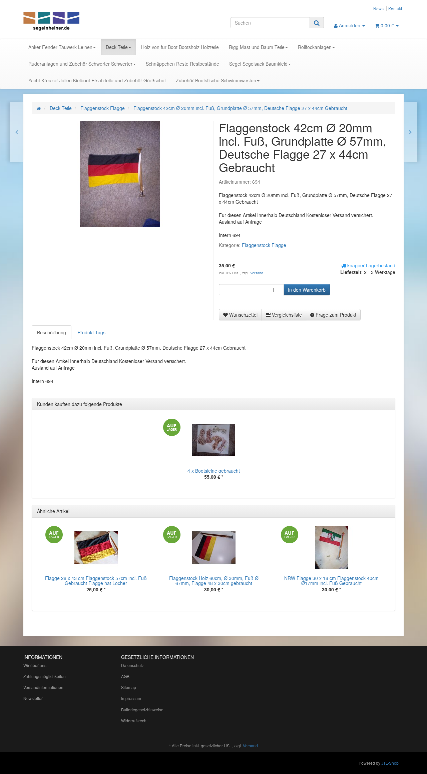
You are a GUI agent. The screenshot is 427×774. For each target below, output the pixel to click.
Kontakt (395, 8)
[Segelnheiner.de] (83, 22)
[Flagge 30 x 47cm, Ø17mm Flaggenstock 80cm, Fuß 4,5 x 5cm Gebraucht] (16, 132)
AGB (125, 676)
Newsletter (33, 698)
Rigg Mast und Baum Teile (257, 47)
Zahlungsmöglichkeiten (44, 676)
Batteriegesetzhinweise (142, 709)
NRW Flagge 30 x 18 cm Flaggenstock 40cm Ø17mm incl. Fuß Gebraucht (331, 580)
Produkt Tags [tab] (91, 332)
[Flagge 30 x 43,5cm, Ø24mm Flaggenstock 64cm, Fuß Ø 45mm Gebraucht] (410, 132)
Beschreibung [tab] (51, 332)
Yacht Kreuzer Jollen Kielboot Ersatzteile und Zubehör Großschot (97, 80)
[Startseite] (39, 108)
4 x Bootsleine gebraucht (213, 470)
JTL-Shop (390, 763)
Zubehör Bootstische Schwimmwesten (216, 80)
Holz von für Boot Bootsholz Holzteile (180, 47)
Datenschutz (132, 665)
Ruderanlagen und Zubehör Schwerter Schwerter (80, 63)
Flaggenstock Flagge (264, 245)
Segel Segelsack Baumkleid (258, 63)
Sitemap (128, 687)
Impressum (131, 698)
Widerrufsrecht (134, 720)
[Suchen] (317, 22)
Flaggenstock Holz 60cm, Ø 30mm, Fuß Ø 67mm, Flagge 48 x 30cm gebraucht (214, 580)
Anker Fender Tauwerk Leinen (60, 47)
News (378, 8)
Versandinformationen (43, 687)
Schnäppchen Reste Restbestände (182, 63)
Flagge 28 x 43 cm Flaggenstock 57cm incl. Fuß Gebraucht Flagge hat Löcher (96, 580)
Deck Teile (117, 47)
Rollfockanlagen (315, 47)
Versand (256, 272)
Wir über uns (34, 665)
